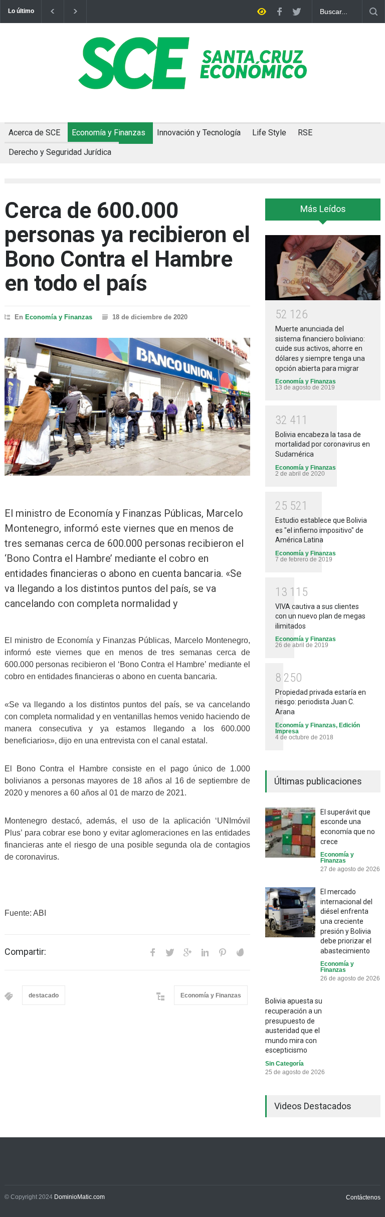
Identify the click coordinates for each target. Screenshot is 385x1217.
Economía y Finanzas (108, 132)
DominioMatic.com (79, 1196)
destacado (44, 995)
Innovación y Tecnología (199, 132)
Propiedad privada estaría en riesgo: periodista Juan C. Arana (320, 702)
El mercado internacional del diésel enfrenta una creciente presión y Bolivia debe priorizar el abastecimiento (346, 921)
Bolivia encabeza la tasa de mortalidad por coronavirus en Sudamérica (322, 444)
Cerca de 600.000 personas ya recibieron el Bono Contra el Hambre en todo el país (127, 246)
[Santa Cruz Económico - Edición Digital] (192, 84)
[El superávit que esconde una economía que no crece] (290, 832)
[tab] (322, 213)
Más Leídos (323, 209)
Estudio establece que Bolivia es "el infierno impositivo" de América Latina (321, 530)
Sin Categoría (284, 1063)
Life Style (269, 132)
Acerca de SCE (34, 132)
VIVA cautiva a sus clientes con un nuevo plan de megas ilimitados (320, 616)
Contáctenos (363, 1197)
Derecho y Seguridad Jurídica (60, 152)
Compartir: (25, 951)
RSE (305, 132)
